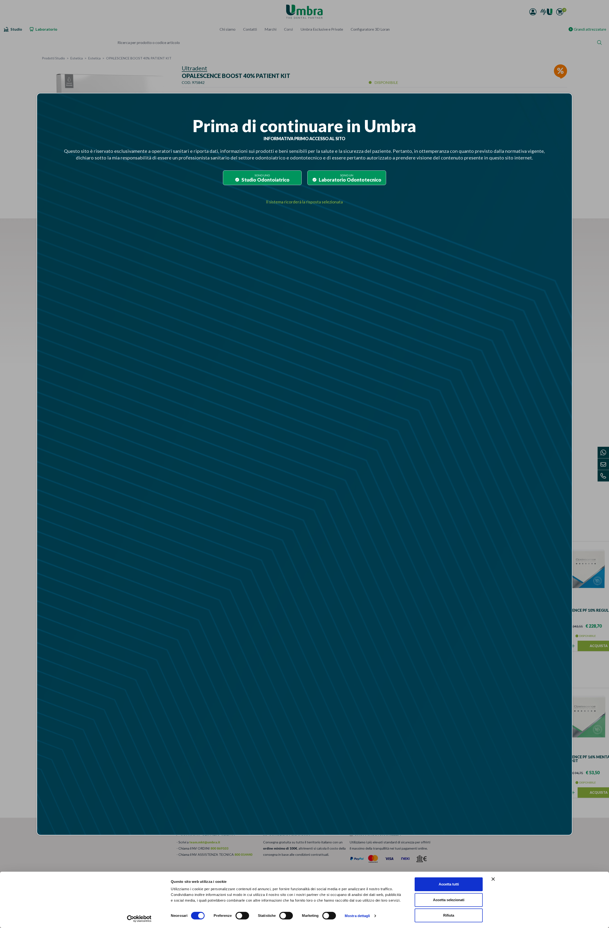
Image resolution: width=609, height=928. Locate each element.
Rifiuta (448, 915)
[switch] (242, 915)
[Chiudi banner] (493, 879)
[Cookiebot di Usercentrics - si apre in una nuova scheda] (139, 918)
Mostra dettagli (357, 916)
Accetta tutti (449, 884)
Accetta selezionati (448, 900)
